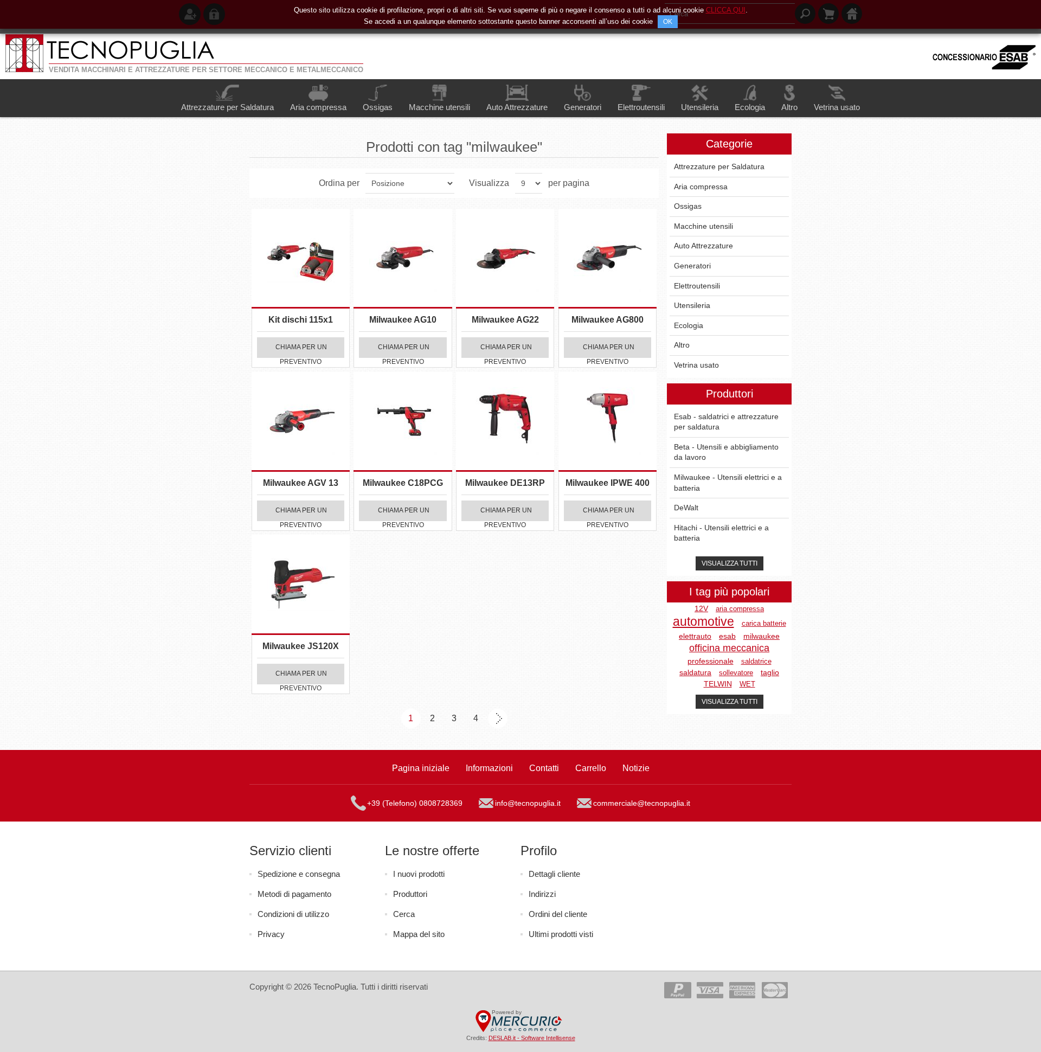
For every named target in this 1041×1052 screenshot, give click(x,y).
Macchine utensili (703, 226)
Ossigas (688, 206)
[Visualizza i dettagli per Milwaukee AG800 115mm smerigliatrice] (607, 258)
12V (701, 609)
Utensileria (692, 305)
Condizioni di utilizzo (293, 914)
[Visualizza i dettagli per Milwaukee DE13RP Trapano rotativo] (505, 421)
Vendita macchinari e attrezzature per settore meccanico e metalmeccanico (206, 70)
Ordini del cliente (558, 914)
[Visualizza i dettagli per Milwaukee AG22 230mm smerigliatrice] (505, 258)
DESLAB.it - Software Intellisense (532, 1038)
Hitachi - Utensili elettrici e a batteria (721, 533)
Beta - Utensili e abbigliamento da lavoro (726, 452)
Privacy (271, 934)
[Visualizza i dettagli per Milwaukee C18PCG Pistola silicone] (403, 421)
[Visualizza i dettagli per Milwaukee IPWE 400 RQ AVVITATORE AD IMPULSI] (607, 421)
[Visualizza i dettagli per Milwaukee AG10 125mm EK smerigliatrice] (403, 258)
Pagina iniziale (420, 768)
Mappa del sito (419, 934)
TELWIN (718, 684)
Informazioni (489, 768)
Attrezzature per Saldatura (719, 166)
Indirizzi (542, 894)
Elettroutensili (697, 285)
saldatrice (756, 661)
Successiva (497, 718)
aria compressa (740, 609)
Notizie (636, 768)
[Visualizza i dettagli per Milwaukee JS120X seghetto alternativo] (301, 584)
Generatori (692, 265)
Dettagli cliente (554, 873)
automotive (703, 621)
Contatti (544, 768)
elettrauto (695, 636)
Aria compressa (701, 186)
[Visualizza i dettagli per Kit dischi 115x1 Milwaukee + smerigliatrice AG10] (301, 258)
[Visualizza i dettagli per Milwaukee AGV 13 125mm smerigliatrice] (301, 421)
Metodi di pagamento (294, 894)
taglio (770, 673)
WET (747, 684)
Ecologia (688, 325)
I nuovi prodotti (419, 873)
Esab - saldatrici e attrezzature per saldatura (726, 422)
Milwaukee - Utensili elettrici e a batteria (728, 482)
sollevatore (736, 673)
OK (667, 21)
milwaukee (761, 636)
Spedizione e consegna (299, 873)
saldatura (695, 673)
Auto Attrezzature (703, 245)
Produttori (410, 894)
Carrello (590, 768)
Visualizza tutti (729, 563)
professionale (710, 661)
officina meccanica (729, 648)
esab (727, 636)
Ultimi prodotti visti (561, 934)
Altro (682, 345)
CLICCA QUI (726, 10)
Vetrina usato (696, 365)
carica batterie (764, 623)
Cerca (404, 914)
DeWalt (686, 507)
